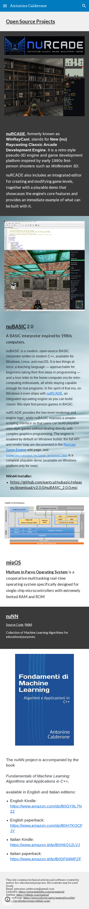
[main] (44, 21)
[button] (5, 5)
